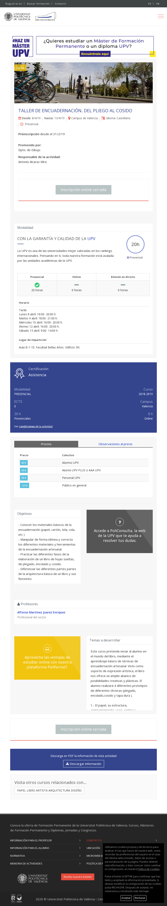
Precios (46, 444)
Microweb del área (99, 856)
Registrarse (13, 3)
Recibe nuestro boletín (78, 877)
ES (149, 3)
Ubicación (93, 848)
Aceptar (126, 898)
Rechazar (140, 898)
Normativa (17, 856)
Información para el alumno (29, 848)
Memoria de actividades (26, 863)
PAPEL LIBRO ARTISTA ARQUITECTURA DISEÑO (49, 790)
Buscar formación (38, 3)
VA (157, 3)
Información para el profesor (31, 840)
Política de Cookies (148, 869)
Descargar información (85, 764)
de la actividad (36, 426)
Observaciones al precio (115, 444)
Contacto (60, 3)
